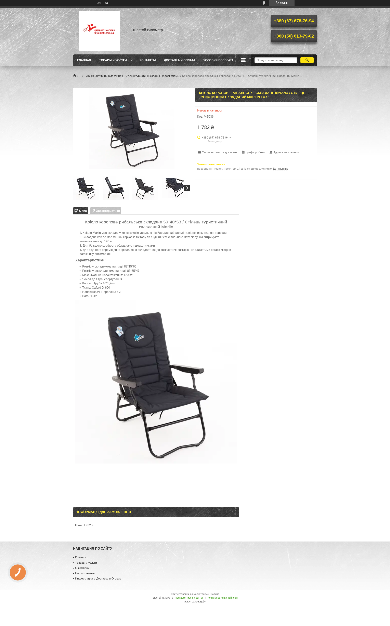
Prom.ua (214, 594)
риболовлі (176, 232)
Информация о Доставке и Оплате (98, 578)
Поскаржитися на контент (190, 597)
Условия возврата (218, 60)
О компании (83, 568)
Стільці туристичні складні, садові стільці (152, 75)
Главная (84, 60)
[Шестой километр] (99, 30)
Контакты (148, 60)
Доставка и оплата (179, 60)
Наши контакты (85, 573)
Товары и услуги (113, 60)
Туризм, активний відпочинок (103, 75)
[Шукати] (307, 60)
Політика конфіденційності (222, 597)
